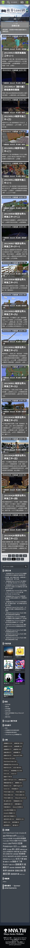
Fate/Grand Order (9, 761)
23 (18, 559)
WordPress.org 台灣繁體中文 (13, 734)
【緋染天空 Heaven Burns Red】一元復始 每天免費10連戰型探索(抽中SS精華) (15, 609)
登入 (6, 728)
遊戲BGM (6, 755)
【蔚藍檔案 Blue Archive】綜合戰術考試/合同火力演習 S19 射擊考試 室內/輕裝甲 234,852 (16, 586)
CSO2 (12, 773)
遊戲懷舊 (15, 752)
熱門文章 (7, 710)
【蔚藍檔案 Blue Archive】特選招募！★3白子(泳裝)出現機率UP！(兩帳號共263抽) (16, 598)
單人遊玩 (18, 49)
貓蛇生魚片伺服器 (9, 816)
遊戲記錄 (6, 49)
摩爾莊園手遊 (7, 782)
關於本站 (7, 716)
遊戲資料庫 (7, 804)
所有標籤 (7, 708)
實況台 (7, 706)
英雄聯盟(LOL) (15, 770)
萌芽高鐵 (24, 49)
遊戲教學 (6, 749)
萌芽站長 (15, 36)
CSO (5, 773)
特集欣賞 (6, 807)
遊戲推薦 (16, 746)
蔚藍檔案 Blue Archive (10, 764)
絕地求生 (6, 785)
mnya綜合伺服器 (8, 810)
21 (9, 559)
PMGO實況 (19, 791)
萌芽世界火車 (7, 819)
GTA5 (5, 770)
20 (4, 559)
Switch (6, 788)
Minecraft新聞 (17, 807)
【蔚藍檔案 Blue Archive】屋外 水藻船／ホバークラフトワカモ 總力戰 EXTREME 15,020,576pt (16, 592)
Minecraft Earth (19, 798)
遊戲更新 (15, 749)
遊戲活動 (6, 752)
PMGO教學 (7, 798)
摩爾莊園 (21, 779)
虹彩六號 (15, 767)
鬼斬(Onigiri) (16, 785)
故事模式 (4, 881)
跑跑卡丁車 (7, 776)
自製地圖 (17, 804)
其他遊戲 (14, 788)
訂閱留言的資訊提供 (11, 732)
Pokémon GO (7, 758)
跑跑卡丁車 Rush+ (9, 779)
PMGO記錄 (7, 791)
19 (25, 555)
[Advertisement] (15, 900)
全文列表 (7, 704)
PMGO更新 (7, 794)
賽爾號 (17, 782)
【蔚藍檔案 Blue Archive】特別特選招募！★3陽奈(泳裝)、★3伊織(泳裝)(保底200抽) (16, 603)
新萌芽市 (18, 819)
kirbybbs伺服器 (8, 813)
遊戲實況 (6, 743)
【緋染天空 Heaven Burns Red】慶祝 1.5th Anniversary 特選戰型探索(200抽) (15, 626)
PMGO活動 (18, 794)
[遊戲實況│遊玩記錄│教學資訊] (15, 12)
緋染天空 (6, 767)
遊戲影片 (6, 746)
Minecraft (12, 49)
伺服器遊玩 (16, 801)
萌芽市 (23, 112)
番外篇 (23, 83)
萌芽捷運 (6, 825)
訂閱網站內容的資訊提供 (12, 730)
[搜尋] (26, 566)
